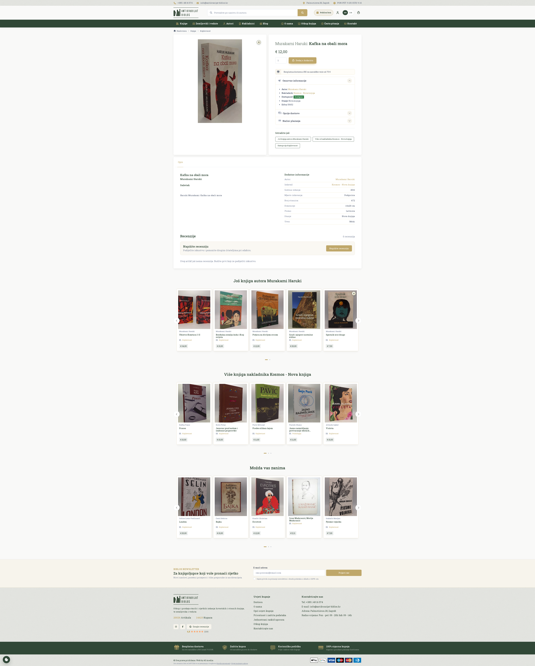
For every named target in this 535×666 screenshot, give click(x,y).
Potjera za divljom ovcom (265, 334)
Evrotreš (256, 521)
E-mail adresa (260, 567)
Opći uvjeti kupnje (263, 611)
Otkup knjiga (308, 23)
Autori (230, 23)
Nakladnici (248, 23)
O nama (288, 23)
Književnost (205, 31)
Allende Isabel (332, 425)
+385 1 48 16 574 (185, 3)
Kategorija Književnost (288, 145)
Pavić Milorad (258, 425)
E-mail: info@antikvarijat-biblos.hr (321, 606)
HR (345, 13)
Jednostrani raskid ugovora (269, 619)
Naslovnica (182, 31)
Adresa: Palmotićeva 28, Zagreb (319, 611)
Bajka (219, 521)
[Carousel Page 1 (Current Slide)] (266, 359)
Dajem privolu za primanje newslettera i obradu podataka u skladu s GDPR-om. (288, 579)
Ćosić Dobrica (221, 518)
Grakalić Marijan (333, 518)
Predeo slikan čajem (262, 428)
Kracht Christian (259, 518)
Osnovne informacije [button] (294, 80)
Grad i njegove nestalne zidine (301, 335)
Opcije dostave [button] (291, 113)
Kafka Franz (184, 425)
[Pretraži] (302, 12)
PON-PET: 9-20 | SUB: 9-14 (349, 3)
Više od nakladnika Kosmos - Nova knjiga (333, 139)
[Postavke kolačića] (6, 659)
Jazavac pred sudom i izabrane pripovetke (227, 429)
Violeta (330, 428)
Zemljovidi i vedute (207, 23)
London (183, 521)
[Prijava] (338, 13)
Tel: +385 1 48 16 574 (312, 602)
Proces (182, 428)
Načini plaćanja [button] (291, 120)
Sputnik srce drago (335, 334)
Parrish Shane (295, 425)
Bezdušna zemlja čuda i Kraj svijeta (230, 335)
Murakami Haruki (297, 89)
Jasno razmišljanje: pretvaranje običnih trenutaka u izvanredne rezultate (301, 432)
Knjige (183, 23)
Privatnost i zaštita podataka (270, 615)
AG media (208, 660)
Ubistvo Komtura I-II (189, 334)
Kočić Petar (221, 425)
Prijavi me (344, 572)
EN (351, 13)
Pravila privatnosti (223, 663)
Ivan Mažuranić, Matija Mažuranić (301, 519)
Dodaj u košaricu (304, 60)
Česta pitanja (331, 23)
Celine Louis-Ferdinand (189, 518)
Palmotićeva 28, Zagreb (317, 3)
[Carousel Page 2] (269, 359)
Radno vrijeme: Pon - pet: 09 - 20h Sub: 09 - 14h (327, 615)
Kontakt (352, 23)
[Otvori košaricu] (358, 13)
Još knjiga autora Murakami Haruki (293, 139)
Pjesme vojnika (333, 521)
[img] (259, 42)
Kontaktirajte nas (263, 628)
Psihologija (296, 433)
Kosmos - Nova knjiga (304, 93)
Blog (265, 23)
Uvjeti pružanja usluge (239, 663)
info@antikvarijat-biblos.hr (214, 3)
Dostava (258, 602)
